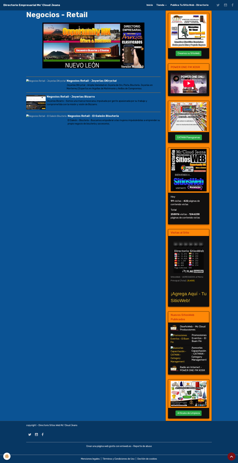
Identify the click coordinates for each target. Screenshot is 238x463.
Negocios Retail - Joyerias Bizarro (71, 96)
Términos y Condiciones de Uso (118, 458)
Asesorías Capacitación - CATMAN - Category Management (199, 353)
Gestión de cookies (147, 458)
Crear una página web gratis (100, 446)
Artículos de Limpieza (188, 413)
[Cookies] (7, 456)
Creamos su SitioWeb (189, 53)
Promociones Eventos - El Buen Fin (199, 338)
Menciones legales (90, 458)
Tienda (160, 5)
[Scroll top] (231, 456)
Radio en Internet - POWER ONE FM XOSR (192, 369)
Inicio (150, 5)
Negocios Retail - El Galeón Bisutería (93, 115)
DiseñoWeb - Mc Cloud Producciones (192, 328)
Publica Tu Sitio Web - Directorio (189, 5)
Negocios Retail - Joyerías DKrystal (92, 80)
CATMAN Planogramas (188, 137)
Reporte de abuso (142, 446)
